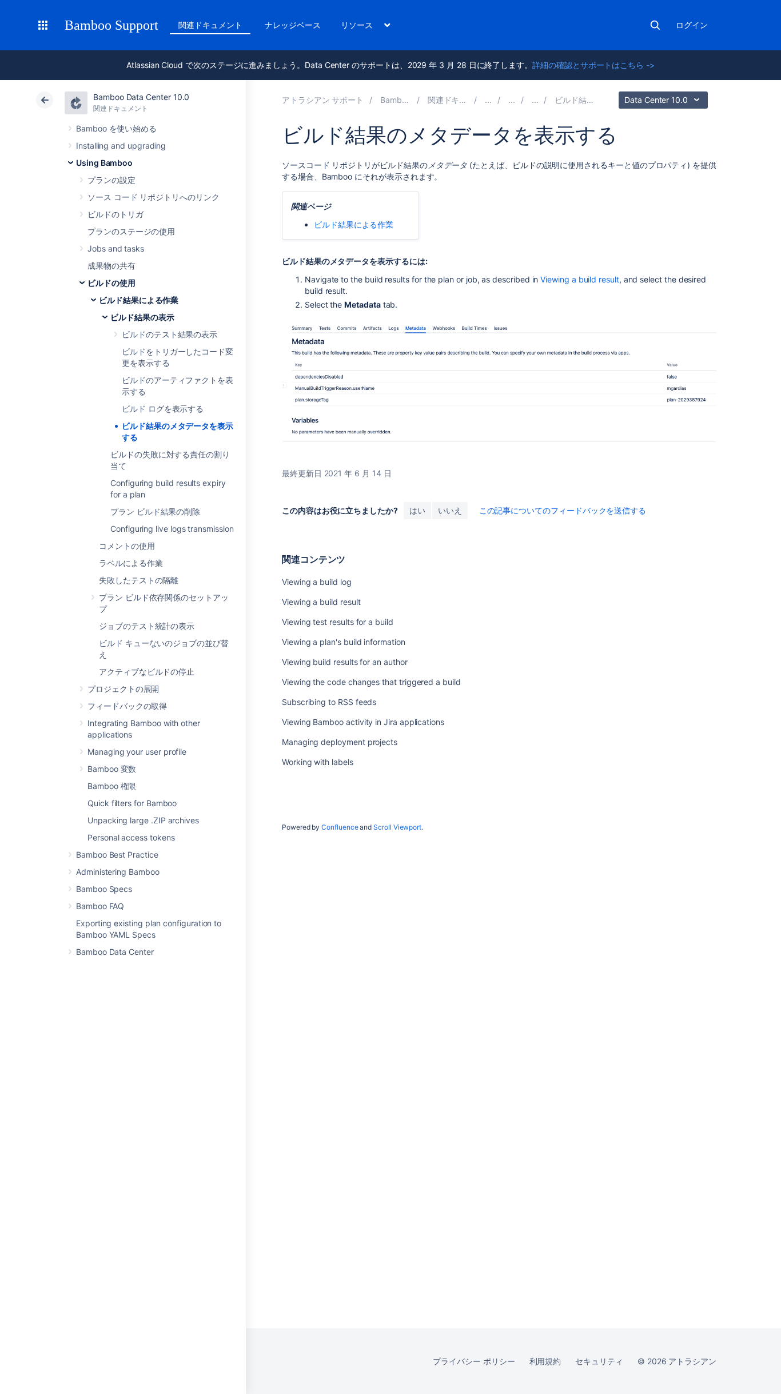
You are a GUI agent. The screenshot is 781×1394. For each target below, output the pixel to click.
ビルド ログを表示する (163, 408)
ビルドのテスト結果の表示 (169, 334)
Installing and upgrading (121, 145)
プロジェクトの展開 (123, 689)
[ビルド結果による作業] (535, 100)
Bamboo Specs (104, 889)
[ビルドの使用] (511, 100)
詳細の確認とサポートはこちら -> (593, 65)
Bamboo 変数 (111, 769)
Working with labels (317, 762)
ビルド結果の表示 (142, 317)
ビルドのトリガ (115, 214)
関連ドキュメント (210, 25)
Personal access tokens (130, 837)
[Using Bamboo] (488, 100)
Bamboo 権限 (111, 786)
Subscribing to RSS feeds (329, 702)
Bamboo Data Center (115, 952)
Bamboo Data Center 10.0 (141, 97)
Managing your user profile (136, 751)
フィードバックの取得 (127, 706)
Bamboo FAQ (100, 906)
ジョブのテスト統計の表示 (146, 626)
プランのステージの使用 (131, 231)
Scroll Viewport (397, 827)
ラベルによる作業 (130, 563)
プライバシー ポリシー (474, 1361)
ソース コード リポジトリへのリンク (153, 197)
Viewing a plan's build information (343, 642)
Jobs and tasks (115, 248)
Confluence (339, 827)
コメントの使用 (127, 546)
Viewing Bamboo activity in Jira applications (363, 722)
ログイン (692, 25)
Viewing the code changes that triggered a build (371, 682)
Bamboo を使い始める (116, 128)
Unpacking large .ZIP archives (143, 820)
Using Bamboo (104, 163)
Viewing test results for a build (337, 622)
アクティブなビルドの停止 (146, 671)
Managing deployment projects (339, 742)
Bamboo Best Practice (117, 854)
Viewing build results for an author (345, 662)
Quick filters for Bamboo (132, 803)
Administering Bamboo (118, 872)
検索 (655, 25)
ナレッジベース (293, 25)
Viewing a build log (317, 582)
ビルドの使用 (111, 283)
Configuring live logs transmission (172, 528)
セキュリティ (599, 1361)
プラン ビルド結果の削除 (155, 511)
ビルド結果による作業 (138, 300)
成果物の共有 (111, 265)
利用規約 (545, 1361)
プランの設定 (111, 180)
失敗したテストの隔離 (138, 580)
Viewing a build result (579, 279)
